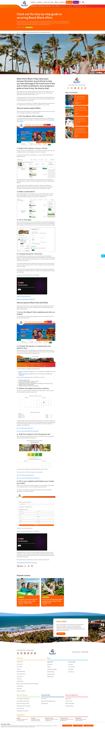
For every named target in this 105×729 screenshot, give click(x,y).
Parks (33, 2)
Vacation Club (41, 6)
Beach (57, 2)
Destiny (63, 2)
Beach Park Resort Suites (23, 703)
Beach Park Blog (21, 671)
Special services (51, 674)
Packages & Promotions (22, 710)
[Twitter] (78, 88)
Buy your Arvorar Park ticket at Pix (25, 475)
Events (18, 669)
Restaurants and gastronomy (48, 701)
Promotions (29, 27)
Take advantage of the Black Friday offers (27, 562)
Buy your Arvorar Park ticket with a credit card (28, 478)
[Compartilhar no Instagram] (28, 566)
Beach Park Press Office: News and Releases (27, 683)
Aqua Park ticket (23, 371)
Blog (53, 6)
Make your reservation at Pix (24, 296)
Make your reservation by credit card (26, 299)
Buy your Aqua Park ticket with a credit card (27, 431)
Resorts (40, 2)
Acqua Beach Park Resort (23, 698)
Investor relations (21, 691)
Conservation (71, 666)
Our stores (43, 698)
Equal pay (19, 688)
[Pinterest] (82, 88)
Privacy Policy (76, 652)
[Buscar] (85, 6)
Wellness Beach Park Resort (24, 706)
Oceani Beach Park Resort (23, 701)
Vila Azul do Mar (49, 2)
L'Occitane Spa (20, 708)
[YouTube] (75, 88)
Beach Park (33, 6)
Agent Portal (20, 681)
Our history (19, 666)
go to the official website (31, 316)
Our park (70, 664)
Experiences (28, 377)
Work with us (20, 676)
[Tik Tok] (85, 88)
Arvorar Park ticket (23, 373)
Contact (57, 6)
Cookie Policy (84, 652)
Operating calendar (52, 669)
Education (70, 669)
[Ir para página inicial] (24, 4)
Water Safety (50, 676)
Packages (70, 2)
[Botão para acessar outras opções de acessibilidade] (80, 2)
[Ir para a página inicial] (52, 652)
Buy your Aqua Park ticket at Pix (25, 428)
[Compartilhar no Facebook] (25, 566)
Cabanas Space (50, 671)
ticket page (33, 350)
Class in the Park (69, 706)
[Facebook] (68, 88)
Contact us (19, 678)
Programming (44, 703)
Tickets (76, 2)
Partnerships (20, 686)
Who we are (20, 664)
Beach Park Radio (69, 703)
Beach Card (48, 6)
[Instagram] (71, 88)
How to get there (21, 674)
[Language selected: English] (83, 2)
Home (18, 32)
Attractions (49, 664)
